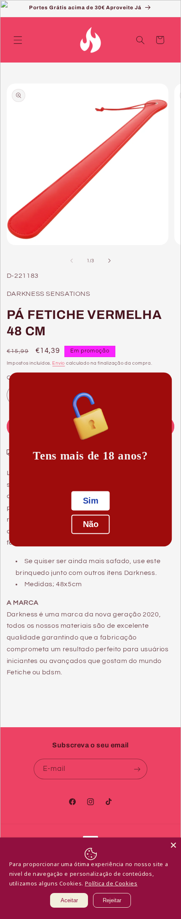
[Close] (173, 845)
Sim (90, 501)
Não (90, 524)
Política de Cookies (111, 883)
